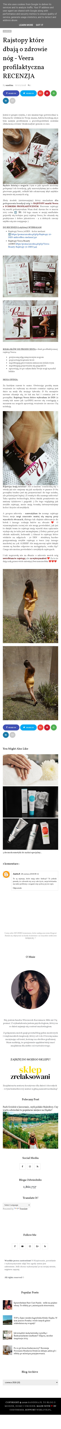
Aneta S (16, 874)
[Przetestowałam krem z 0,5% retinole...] (30, 802)
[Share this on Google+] (40, 93)
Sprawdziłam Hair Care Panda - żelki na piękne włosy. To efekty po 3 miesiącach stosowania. (35, 1304)
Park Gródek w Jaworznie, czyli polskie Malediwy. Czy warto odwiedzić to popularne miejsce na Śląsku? (30, 1109)
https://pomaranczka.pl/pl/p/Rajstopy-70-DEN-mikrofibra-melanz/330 (30, 236)
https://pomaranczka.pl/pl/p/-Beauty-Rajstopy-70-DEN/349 (29, 246)
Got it (39, 25)
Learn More (26, 25)
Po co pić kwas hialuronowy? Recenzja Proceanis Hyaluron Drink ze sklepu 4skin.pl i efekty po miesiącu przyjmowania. (35, 1351)
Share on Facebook (11, 94)
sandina (9, 85)
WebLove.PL (43, 1409)
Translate (23, 1209)
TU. (20, 212)
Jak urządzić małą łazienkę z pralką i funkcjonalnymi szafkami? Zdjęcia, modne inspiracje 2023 (33, 1336)
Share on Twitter (29, 94)
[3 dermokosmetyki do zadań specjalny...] (30, 834)
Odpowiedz (17, 888)
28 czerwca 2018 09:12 (30, 874)
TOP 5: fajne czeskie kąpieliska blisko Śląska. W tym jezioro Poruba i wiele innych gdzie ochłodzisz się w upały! (35, 1321)
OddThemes (17, 1409)
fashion (7, 31)
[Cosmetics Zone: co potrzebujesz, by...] (30, 770)
